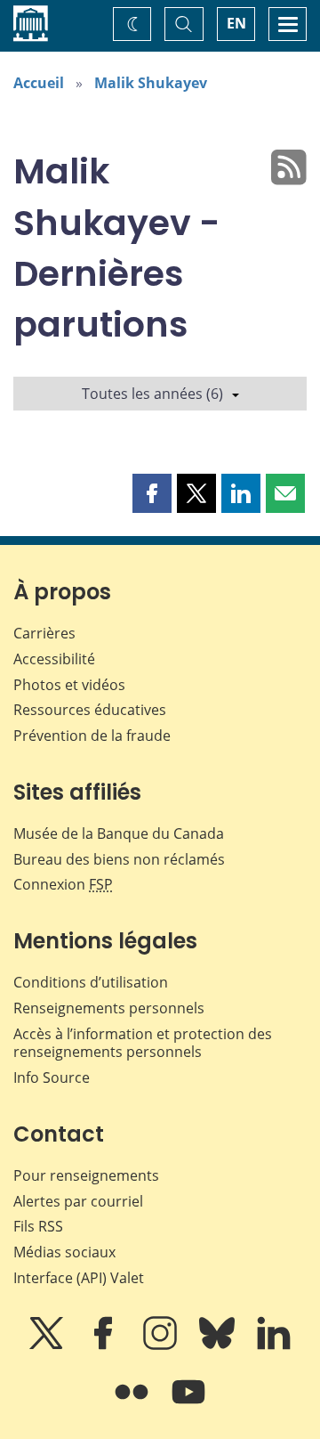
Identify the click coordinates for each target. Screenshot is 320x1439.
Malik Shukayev (150, 83)
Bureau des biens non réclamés (119, 859)
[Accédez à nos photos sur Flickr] (133, 1404)
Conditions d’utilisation (90, 982)
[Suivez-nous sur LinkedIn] (273, 1345)
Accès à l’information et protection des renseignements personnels (142, 1043)
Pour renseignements (86, 1175)
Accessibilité (54, 659)
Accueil (38, 83)
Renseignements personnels (108, 1008)
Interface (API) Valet (78, 1278)
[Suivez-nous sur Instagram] (161, 1345)
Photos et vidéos (69, 685)
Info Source (51, 1077)
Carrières (44, 633)
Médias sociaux (64, 1252)
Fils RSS (38, 1226)
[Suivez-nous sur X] (48, 1345)
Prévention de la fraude (92, 735)
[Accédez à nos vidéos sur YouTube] (188, 1404)
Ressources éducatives (89, 710)
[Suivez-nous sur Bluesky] (218, 1345)
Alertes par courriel (78, 1201)
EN (236, 23)
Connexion (63, 884)
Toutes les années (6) (152, 393)
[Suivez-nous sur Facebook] (104, 1345)
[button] (152, 493)
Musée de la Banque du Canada (118, 833)
